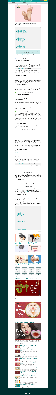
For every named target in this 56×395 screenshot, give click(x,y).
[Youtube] (28, 393)
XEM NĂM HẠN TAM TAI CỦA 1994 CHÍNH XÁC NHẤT (28, 376)
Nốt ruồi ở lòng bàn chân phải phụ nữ (22, 34)
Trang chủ (23, 391)
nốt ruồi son (26, 191)
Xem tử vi (25, 391)
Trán (31, 268)
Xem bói (36, 2)
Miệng (39, 269)
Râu (31, 271)
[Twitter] (29, 393)
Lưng (24, 274)
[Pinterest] (26, 393)
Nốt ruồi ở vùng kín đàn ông (21, 221)
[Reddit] (30, 393)
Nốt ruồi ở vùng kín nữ (20, 220)
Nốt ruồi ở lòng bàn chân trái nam (22, 32)
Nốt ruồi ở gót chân (20, 163)
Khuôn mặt (17, 268)
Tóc (17, 272)
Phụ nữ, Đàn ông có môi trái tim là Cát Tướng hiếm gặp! (24, 322)
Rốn (38, 274)
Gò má (39, 268)
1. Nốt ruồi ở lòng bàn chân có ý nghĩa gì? (22, 29)
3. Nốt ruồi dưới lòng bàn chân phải (21, 33)
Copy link (40, 231)
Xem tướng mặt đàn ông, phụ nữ (21, 224)
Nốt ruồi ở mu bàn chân (20, 208)
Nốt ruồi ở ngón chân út (20, 214)
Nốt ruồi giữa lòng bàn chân (21, 39)
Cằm (24, 271)
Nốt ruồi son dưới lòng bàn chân (21, 41)
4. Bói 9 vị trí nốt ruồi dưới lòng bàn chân (22, 37)
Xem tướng (24, 2)
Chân (17, 274)
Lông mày (17, 269)
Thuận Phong (18, 25)
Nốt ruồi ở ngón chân (20, 212)
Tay (38, 272)
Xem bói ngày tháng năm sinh (21, 229)
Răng (38, 271)
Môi (17, 271)
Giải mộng (33, 391)
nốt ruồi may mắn (20, 189)
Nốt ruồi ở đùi (19, 211)
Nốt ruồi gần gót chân (20, 45)
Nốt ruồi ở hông (19, 216)
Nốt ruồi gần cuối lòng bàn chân (21, 42)
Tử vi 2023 (13, 2)
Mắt (31, 269)
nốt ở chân (23, 207)
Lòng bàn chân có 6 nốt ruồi (21, 46)
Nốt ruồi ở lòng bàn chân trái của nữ (22, 31)
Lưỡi (24, 272)
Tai (24, 268)
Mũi (24, 269)
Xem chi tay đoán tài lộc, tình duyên (22, 227)
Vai (31, 274)
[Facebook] (25, 393)
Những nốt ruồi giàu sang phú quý (22, 228)
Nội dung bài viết (27, 27)
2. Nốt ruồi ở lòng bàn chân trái (20, 30)
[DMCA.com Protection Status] (28, 389)
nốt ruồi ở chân (21, 68)
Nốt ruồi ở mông (19, 219)
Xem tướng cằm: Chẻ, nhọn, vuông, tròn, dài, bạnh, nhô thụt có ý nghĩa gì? (28, 300)
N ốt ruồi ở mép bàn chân (20, 40)
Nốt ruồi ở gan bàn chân (20, 38)
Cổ (31, 272)
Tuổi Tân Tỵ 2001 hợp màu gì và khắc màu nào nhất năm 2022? (26, 278)
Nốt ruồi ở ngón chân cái (20, 213)
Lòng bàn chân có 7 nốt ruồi (21, 47)
